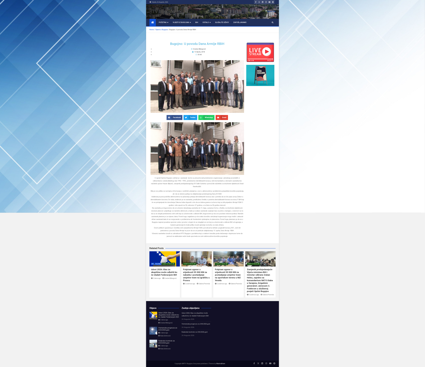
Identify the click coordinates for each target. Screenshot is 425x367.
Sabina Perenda (204, 284)
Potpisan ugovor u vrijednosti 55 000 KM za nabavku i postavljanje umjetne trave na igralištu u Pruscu (196, 275)
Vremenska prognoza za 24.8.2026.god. (167, 329)
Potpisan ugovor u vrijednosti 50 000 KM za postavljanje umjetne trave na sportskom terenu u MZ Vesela (228, 275)
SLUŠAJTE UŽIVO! (222, 22)
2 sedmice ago (190, 284)
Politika (158, 264)
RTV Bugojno (162, 11)
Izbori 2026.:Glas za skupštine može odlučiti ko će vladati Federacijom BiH (164, 272)
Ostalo (206, 22)
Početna (162, 22)
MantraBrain (220, 364)
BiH (196, 22)
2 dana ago (157, 278)
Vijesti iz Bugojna (181, 22)
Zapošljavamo (239, 22)
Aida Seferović (165, 336)
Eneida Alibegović (170, 278)
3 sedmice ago (254, 295)
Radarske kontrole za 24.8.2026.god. (166, 342)
